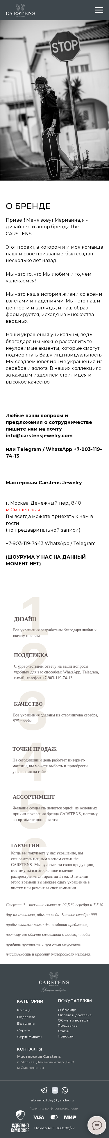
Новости (66, 1036)
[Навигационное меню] (99, 10)
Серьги (24, 1030)
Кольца (24, 1010)
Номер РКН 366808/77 (54, 1128)
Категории (30, 1001)
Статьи (63, 1031)
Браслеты (26, 1023)
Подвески (26, 1017)
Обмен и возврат (74, 1020)
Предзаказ (68, 1025)
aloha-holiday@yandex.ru (52, 1100)
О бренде (67, 1010)
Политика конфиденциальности (53, 1108)
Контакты (29, 1049)
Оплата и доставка (75, 1015)
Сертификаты (29, 1037)
